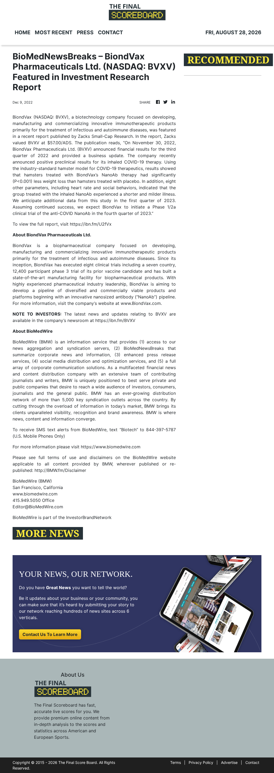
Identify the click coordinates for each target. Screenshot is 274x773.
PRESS (85, 32)
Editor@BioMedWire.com (38, 506)
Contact (252, 762)
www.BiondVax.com (141, 303)
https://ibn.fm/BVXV (115, 320)
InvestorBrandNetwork (89, 517)
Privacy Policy (201, 762)
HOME (23, 32)
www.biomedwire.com (35, 494)
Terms (175, 762)
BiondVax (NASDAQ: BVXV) (40, 117)
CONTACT (110, 32)
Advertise (229, 762)
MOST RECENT (54, 32)
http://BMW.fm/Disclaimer (60, 470)
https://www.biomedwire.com (110, 446)
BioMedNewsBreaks (144, 348)
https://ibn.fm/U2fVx (91, 224)
